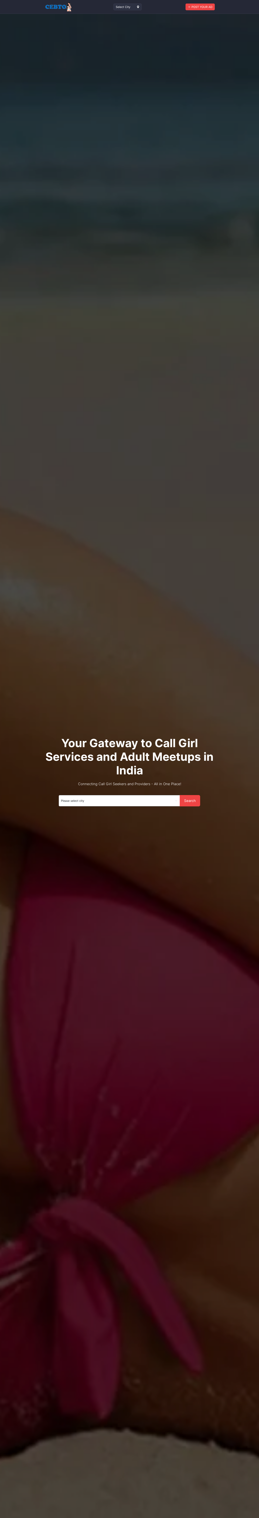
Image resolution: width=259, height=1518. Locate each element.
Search (190, 801)
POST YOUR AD (201, 7)
